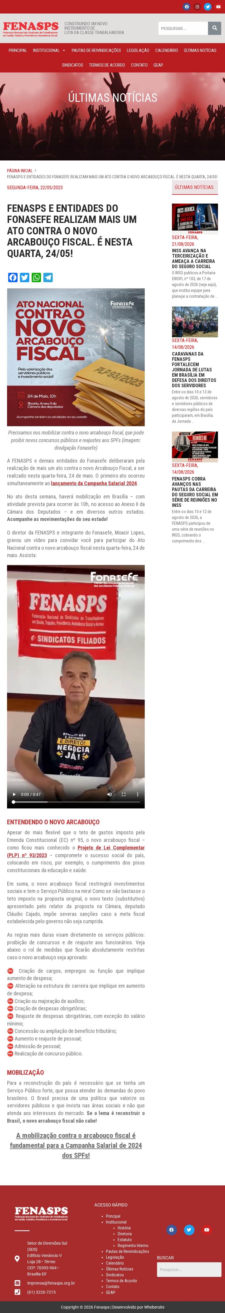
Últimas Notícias (200, 50)
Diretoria (125, 1233)
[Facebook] (186, 7)
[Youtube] (218, 7)
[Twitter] (208, 7)
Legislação (138, 50)
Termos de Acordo (107, 65)
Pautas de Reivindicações (96, 50)
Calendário (166, 50)
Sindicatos (72, 65)
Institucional (46, 50)
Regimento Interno (133, 1245)
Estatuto (125, 1239)
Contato (139, 65)
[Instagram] (197, 7)
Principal (18, 50)
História (124, 1228)
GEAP (158, 65)
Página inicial (20, 170)
